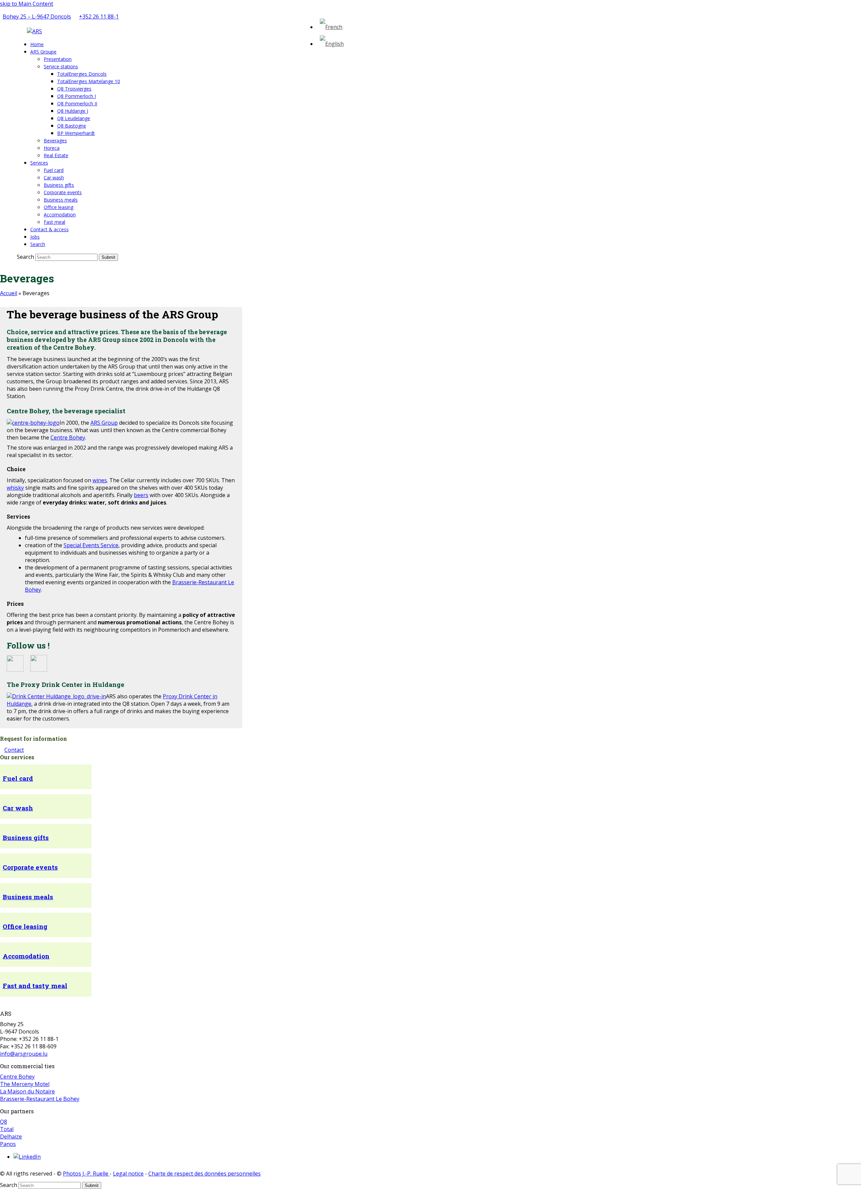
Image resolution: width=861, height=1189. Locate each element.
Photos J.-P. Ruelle (86, 1173)
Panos (8, 1144)
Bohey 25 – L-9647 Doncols (37, 16)
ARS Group (104, 422)
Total (6, 1129)
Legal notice (128, 1173)
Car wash (18, 808)
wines (99, 480)
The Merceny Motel (24, 1084)
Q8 (3, 1121)
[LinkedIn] (27, 1156)
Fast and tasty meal (35, 985)
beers (141, 495)
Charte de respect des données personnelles (204, 1173)
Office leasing (25, 926)
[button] (37, 244)
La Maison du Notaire (27, 1091)
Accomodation (26, 956)
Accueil (8, 293)
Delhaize (11, 1136)
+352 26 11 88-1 (99, 16)
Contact (14, 750)
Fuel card (18, 778)
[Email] (125, 16)
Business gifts (26, 837)
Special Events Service (91, 545)
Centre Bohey (67, 437)
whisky (15, 487)
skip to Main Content (26, 3)
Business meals (28, 897)
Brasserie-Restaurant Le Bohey (39, 1099)
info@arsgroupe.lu (23, 1053)
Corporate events (30, 867)
